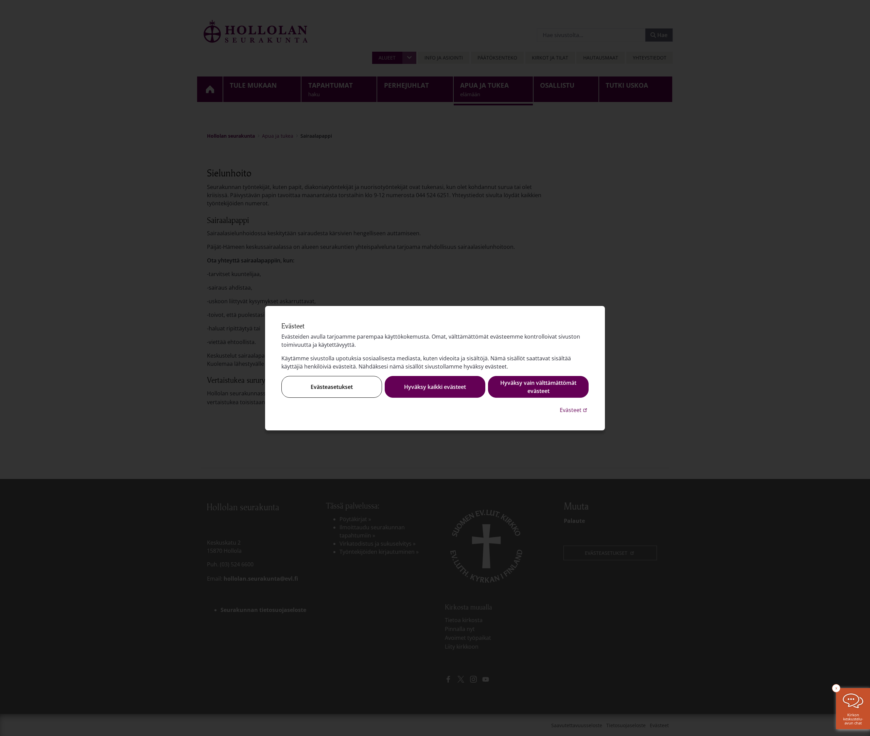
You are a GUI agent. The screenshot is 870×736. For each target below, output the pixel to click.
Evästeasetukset (332, 387)
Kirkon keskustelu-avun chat (853, 718)
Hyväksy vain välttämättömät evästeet (538, 387)
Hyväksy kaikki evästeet (435, 387)
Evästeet (574, 410)
